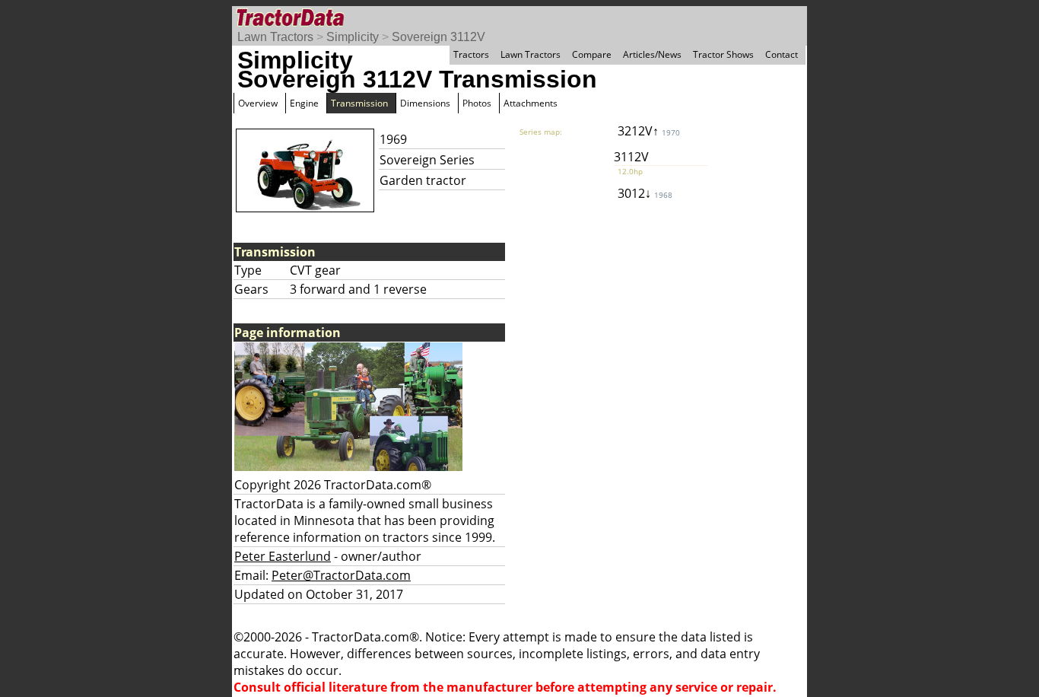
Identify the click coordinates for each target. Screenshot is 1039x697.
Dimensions (425, 103)
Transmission (359, 103)
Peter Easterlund (282, 556)
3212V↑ (649, 131)
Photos (476, 103)
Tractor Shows (723, 54)
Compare (592, 54)
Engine (304, 103)
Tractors (471, 54)
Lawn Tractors (275, 36)
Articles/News (652, 54)
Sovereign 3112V (438, 36)
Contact (781, 54)
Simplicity (352, 36)
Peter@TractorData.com (341, 575)
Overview (258, 103)
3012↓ (645, 193)
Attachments (531, 103)
